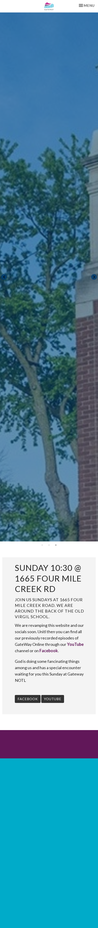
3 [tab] (56, 545)
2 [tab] (49, 545)
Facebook (48, 650)
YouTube (75, 644)
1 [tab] (42, 545)
